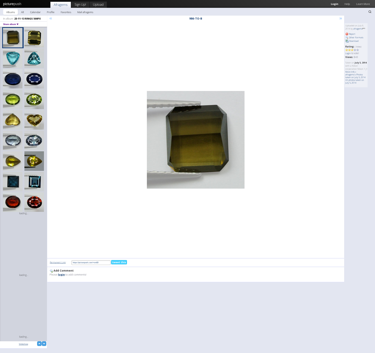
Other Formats (355, 37)
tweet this (119, 262)
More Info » (350, 71)
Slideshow (23, 343)
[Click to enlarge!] (196, 140)
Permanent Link (58, 262)
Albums (10, 12)
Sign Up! (80, 4)
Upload (98, 4)
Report (351, 33)
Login (334, 4)
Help (347, 4)
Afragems (61, 4)
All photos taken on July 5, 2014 (354, 81)
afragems (357, 28)
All (22, 12)
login (61, 274)
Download (353, 40)
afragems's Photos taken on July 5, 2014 (355, 76)
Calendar (35, 12)
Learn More (363, 4)
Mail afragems (85, 12)
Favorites (66, 12)
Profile (50, 12)
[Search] (370, 12)
